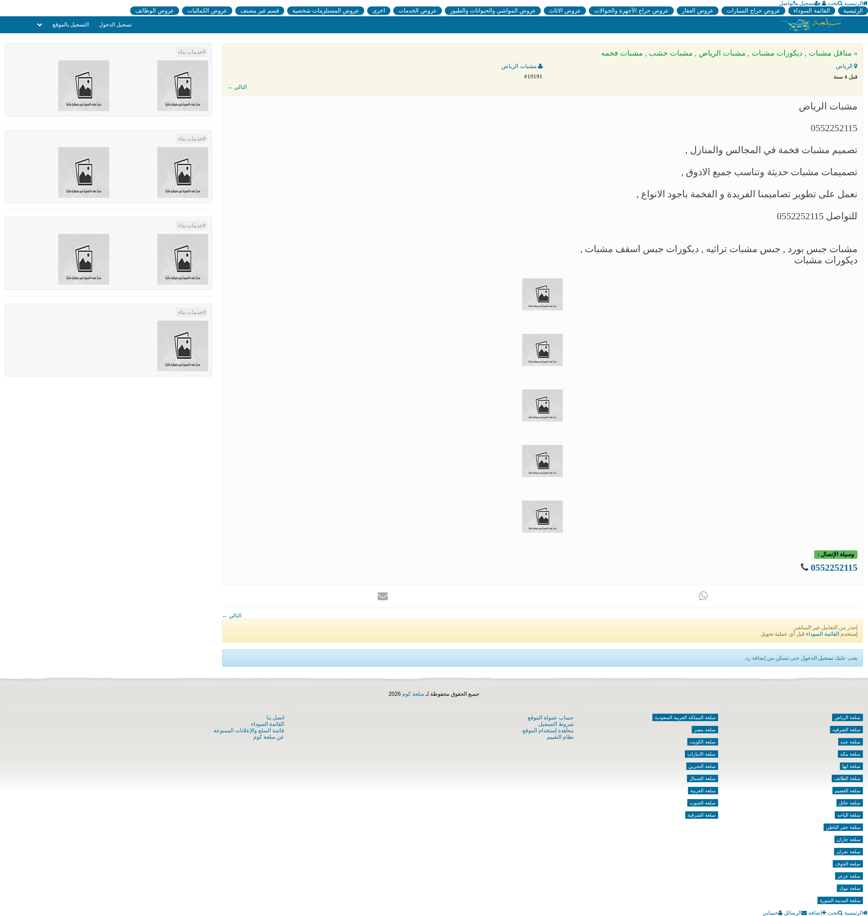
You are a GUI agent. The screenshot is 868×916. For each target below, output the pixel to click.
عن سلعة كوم (268, 737)
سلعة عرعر (849, 876)
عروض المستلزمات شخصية (325, 10)
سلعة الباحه (849, 815)
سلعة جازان (849, 839)
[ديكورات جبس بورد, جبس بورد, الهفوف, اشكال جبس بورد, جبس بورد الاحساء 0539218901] (182, 172)
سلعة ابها (851, 766)
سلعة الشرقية (702, 815)
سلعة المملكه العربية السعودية (685, 717)
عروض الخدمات (417, 10)
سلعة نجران (848, 851)
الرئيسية (853, 3)
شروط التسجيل (556, 724)
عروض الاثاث (565, 10)
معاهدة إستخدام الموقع (548, 730)
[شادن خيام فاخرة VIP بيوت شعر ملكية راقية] (83, 172)
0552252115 (834, 567)
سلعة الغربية (703, 790)
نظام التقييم (560, 737)
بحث (833, 3)
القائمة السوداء (811, 10)
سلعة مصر (705, 729)
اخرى (378, 10)
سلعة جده (851, 742)
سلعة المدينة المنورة (840, 900)
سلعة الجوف (848, 864)
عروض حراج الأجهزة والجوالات (631, 10)
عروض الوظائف (154, 10)
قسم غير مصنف (259, 10)
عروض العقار (697, 10)
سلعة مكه (850, 754)
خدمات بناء (190, 52)
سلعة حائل (850, 803)
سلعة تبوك (850, 888)
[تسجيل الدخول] (824, 3)
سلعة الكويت (703, 742)
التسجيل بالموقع (71, 24)
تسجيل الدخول (115, 24)
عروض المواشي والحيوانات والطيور (493, 10)
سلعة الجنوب (703, 803)
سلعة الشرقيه (846, 729)
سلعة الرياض (847, 717)
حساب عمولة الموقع (551, 717)
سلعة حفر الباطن (843, 827)
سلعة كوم (413, 694)
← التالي (237, 87)
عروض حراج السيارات (753, 10)
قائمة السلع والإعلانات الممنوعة (249, 730)
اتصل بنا (275, 717)
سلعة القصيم (848, 790)
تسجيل (806, 3)
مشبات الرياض (519, 66)
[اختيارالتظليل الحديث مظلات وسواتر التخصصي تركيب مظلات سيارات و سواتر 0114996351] (182, 259)
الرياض (845, 66)
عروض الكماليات (207, 10)
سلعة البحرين (702, 766)
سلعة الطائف (847, 778)
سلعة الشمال (702, 778)
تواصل (786, 3)
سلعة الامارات (701, 754)
